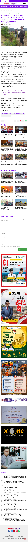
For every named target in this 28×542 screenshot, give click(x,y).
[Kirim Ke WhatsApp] (26, 121)
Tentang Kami (8, 535)
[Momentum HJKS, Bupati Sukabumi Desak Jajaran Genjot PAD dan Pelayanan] (7, 143)
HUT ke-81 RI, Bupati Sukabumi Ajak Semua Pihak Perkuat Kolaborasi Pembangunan (21, 181)
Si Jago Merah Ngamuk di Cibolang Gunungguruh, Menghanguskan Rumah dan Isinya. (14, 496)
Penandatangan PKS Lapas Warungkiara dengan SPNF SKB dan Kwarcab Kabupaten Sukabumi (14, 482)
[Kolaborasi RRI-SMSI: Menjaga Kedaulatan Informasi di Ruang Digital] (21, 129)
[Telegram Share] (23, 121)
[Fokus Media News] (10, 4)
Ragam (18, 13)
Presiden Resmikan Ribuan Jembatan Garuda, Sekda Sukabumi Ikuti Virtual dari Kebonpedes (7, 163)
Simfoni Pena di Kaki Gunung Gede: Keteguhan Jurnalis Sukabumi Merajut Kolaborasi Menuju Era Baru (15, 477)
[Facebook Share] (15, 121)
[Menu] (2, 3)
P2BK (3, 116)
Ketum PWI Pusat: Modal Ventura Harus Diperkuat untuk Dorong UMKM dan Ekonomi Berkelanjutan (21, 149)
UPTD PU (8, 116)
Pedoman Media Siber (10, 536)
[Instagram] (17, 531)
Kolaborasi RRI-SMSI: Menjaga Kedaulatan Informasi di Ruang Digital (20, 136)
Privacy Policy (20, 536)
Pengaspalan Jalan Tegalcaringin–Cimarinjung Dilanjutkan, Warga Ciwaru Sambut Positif (21, 163)
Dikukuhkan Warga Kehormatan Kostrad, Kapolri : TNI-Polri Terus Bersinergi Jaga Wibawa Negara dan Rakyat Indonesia (15, 491)
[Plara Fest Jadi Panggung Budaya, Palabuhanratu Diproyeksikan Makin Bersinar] (21, 189)
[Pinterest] (14, 531)
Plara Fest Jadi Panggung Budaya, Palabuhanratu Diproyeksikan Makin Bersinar (21, 195)
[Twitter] (12, 531)
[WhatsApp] (19, 531)
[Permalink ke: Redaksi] (2, 24)
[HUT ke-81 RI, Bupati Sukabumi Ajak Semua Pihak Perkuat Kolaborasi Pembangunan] (21, 175)
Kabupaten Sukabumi (11, 13)
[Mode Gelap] (24, 4)
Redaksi (5, 23)
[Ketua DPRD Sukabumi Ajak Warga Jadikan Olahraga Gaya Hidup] (7, 129)
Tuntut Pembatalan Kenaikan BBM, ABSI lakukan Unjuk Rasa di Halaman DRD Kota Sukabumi (15, 520)
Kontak (20, 535)
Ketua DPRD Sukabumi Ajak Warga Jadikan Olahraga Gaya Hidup (6, 136)
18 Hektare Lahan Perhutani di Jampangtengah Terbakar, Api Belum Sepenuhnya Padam (6, 195)
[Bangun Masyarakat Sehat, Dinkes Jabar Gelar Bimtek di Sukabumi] (7, 175)
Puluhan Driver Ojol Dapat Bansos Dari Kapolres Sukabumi (15, 510)
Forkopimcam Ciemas (7, 113)
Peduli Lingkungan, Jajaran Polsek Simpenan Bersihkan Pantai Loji (21, 208)
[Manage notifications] (25, 539)
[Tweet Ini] (18, 121)
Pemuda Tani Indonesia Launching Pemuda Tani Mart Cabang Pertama (14, 486)
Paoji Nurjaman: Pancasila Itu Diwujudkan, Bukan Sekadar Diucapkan (5, 209)
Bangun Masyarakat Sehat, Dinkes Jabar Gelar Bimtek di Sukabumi (7, 181)
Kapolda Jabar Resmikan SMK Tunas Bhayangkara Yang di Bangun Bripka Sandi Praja (14, 515)
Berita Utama (4, 13)
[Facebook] (9, 531)
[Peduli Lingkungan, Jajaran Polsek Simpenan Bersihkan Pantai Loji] (21, 202)
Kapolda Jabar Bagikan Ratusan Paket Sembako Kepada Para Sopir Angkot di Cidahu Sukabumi (15, 505)
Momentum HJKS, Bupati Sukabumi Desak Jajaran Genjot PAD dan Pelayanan (7, 149)
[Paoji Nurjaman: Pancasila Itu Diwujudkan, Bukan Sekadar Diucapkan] (7, 202)
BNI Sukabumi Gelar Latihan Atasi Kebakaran (15, 500)
